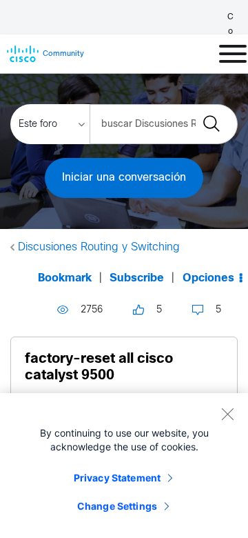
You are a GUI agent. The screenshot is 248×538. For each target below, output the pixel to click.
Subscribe (137, 278)
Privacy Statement (117, 478)
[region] (124, 465)
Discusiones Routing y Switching (99, 247)
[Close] (227, 414)
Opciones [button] (208, 278)
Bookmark (65, 278)
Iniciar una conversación (124, 177)
